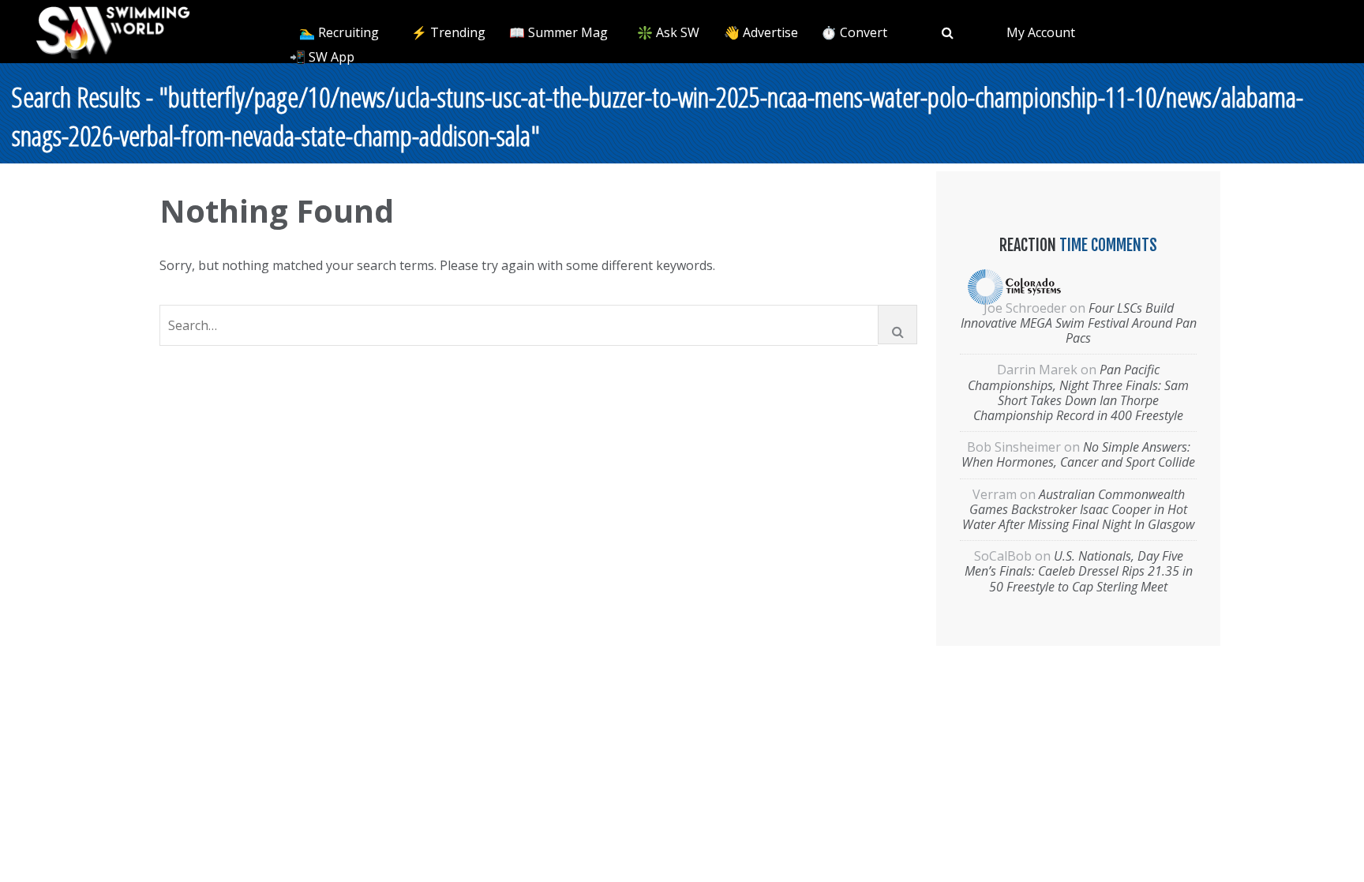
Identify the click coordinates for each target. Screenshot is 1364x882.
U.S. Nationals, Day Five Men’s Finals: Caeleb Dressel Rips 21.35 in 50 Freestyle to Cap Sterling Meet (1079, 571)
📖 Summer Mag (558, 32)
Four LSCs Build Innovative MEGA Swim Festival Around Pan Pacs (1079, 323)
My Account (1040, 32)
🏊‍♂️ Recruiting (339, 32)
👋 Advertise (761, 32)
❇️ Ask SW (668, 32)
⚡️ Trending (448, 32)
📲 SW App (322, 57)
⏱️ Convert (854, 32)
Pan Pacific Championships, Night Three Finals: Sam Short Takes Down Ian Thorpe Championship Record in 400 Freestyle (1078, 392)
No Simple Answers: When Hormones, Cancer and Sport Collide (1078, 454)
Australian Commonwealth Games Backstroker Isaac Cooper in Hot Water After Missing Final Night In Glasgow (1078, 509)
